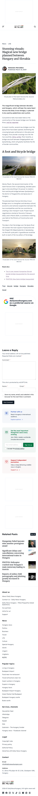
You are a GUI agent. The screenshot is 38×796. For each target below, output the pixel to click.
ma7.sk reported (12, 122)
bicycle (9, 286)
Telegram (5, 717)
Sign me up (28, 445)
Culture (4, 641)
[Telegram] (23, 793)
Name (5, 386)
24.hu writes (16, 137)
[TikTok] (16, 793)
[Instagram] (10, 793)
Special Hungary (8, 644)
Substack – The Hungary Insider (13, 727)
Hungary (23, 286)
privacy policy (19, 448)
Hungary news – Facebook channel (14, 730)
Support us (14, 470)
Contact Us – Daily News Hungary (14, 599)
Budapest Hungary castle (11, 697)
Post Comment (8, 402)
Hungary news (7, 625)
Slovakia (30, 286)
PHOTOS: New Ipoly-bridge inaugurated (20, 279)
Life (3, 638)
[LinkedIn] (3, 793)
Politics (4, 628)
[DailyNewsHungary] (19, 26)
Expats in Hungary (8, 684)
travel (4, 290)
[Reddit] (26, 793)
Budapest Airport (8, 671)
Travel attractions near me (11, 678)
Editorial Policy (7, 748)
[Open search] (35, 27)
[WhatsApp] (20, 793)
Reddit (4, 721)
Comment (6, 360)
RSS (3, 724)
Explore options (16, 419)
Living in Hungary (8, 668)
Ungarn (4, 651)
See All (33, 534)
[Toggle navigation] (3, 27)
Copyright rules (7, 741)
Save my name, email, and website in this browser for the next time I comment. (19, 396)
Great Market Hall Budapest (12, 694)
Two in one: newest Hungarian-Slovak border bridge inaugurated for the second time (20, 273)
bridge (16, 286)
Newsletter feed (7, 711)
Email (22, 386)
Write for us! (6, 611)
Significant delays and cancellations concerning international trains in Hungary (13, 554)
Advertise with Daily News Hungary (14, 751)
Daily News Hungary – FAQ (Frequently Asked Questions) (18, 603)
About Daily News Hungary (11, 596)
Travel (4, 635)
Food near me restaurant (11, 674)
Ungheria (5, 654)
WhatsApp (6, 714)
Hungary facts (7, 687)
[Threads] (30, 793)
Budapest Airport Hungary (11, 691)
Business (5, 631)
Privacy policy (7, 744)
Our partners (6, 608)
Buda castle (6, 700)
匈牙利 (4, 657)
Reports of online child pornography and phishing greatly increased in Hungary (14, 577)
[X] (13, 793)
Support (5, 614)
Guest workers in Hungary (11, 681)
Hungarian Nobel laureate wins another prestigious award (13, 543)
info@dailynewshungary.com (12, 764)
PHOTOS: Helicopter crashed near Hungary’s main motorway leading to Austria (13, 565)
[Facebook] (6, 793)
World (4, 648)
